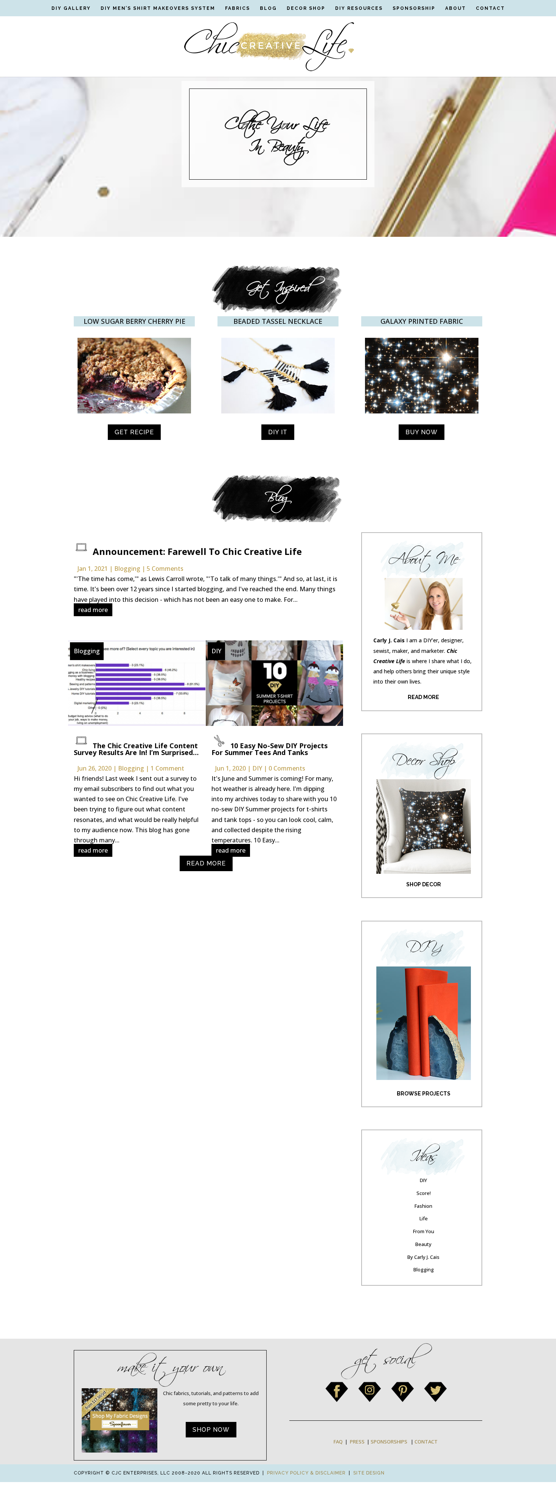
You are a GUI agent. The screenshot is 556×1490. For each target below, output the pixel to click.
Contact (490, 8)
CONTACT (426, 1441)
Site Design (369, 1473)
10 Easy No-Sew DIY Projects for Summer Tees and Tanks (269, 749)
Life (423, 1218)
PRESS (357, 1441)
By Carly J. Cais (423, 1257)
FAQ (338, 1441)
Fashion (423, 1206)
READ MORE (206, 863)
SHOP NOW (211, 1429)
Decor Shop (306, 8)
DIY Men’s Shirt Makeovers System (158, 8)
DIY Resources (359, 8)
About (455, 8)
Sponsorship (414, 8)
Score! (423, 1193)
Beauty (423, 1244)
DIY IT (277, 432)
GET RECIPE (134, 432)
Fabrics (237, 8)
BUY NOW (421, 432)
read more (93, 610)
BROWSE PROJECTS (423, 1094)
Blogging (127, 568)
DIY (216, 651)
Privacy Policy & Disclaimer (306, 1473)
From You (423, 1231)
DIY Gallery (71, 8)
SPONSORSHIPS (389, 1441)
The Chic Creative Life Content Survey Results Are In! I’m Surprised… (136, 749)
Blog (268, 8)
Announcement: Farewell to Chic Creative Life (197, 551)
